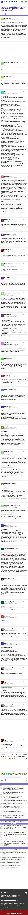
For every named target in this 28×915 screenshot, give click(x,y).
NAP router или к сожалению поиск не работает (11, 859)
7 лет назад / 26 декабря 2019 (10, 603)
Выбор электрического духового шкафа (10, 803)
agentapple (7, 249)
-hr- (1, 758)
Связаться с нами (4, 903)
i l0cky (7, 578)
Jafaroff (6, 406)
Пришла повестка (6, 785)
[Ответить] (24, 18)
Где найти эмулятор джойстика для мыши (10, 862)
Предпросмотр (18, 777)
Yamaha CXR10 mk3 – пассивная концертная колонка (13, 841)
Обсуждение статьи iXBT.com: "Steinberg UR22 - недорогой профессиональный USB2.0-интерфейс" (13, 8)
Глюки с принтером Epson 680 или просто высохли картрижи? (13, 857)
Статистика (3, 904)
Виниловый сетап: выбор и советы (9, 804)
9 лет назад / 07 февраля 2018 (10, 376)
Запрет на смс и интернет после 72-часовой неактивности (13, 809)
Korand (6, 18)
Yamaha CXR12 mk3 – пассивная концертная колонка (13, 825)
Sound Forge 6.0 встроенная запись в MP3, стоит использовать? (14, 854)
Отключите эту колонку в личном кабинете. (9, 867)
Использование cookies (6, 905)
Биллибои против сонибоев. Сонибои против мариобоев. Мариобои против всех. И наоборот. (13, 789)
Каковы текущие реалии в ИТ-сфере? (9, 806)
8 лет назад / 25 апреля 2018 (10, 428)
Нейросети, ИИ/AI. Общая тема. (8, 794)
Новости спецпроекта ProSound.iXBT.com (9, 823)
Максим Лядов (8, 62)
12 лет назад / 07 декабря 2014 (10, 19)
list (14, 756)
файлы (9, 758)
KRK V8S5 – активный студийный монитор (11, 845)
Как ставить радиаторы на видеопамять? (9, 865)
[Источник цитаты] (1, 653)
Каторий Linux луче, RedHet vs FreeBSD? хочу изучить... (12, 849)
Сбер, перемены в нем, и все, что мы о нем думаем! (12, 817)
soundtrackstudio (9, 427)
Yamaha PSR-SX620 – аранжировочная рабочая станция (14, 832)
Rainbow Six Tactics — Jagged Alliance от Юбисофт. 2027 (13, 821)
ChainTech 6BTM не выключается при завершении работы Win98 (14, 852)
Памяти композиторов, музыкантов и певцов (11, 796)
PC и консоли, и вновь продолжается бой (10, 797)
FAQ (23, 903)
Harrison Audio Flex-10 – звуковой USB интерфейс (13, 836)
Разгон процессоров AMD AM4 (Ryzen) (9, 787)
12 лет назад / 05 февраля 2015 (11, 93)
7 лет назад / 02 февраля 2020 (11, 617)
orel (5, 616)
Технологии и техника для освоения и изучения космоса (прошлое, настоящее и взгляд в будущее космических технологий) (15, 813)
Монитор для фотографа (7, 799)
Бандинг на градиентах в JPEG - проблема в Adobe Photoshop (14, 800)
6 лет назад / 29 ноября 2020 (10, 630)
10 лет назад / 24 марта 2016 (10, 221)
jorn (5, 358)
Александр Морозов (11, 629)
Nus (5, 375)
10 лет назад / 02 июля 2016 (10, 279)
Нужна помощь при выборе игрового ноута (11, 811)
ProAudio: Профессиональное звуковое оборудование (10, 4)
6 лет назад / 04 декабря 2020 (10, 741)
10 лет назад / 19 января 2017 (10, 345)
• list (11, 756)
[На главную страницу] (2, 1)
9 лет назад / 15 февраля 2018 (10, 407)
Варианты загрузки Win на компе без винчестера (11, 861)
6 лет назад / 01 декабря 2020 (10, 644)
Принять (13, 913)
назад (2, 13)
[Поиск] (19, 2)
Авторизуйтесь (4, 777)
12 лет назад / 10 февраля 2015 (11, 177)
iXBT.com (2, 909)
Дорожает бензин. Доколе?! (8, 801)
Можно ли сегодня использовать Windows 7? (11, 807)
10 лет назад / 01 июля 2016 (10, 235)
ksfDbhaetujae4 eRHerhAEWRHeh (9, 343)
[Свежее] (7, 2)
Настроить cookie (15, 905)
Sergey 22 (7, 219)
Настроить (20, 913)
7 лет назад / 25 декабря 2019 (10, 580)
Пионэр (6, 92)
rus (3, 758)
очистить (13, 758)
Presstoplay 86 (9, 548)
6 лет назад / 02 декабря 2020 (10, 683)
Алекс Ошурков (8, 389)
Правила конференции (13, 903)
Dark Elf (6, 176)
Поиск (20, 903)
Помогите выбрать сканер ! (7, 851)
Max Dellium (7, 234)
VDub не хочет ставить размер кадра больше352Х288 (12, 863)
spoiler (25, 754)
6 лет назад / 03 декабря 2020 (10, 706)
